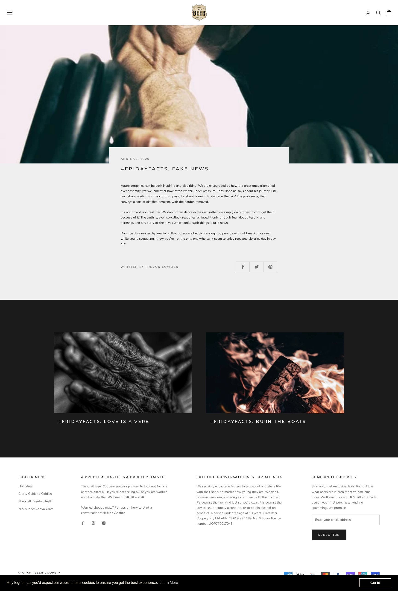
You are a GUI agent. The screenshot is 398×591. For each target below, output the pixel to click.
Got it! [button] (375, 583)
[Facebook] (82, 522)
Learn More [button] (168, 583)
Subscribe (329, 534)
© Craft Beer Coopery (39, 572)
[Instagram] (93, 522)
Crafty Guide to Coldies (35, 494)
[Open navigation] (9, 13)
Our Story (25, 486)
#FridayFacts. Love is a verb (104, 421)
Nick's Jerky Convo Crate (35, 509)
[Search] (378, 12)
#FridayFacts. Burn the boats (258, 421)
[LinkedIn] (103, 522)
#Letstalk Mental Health (35, 501)
